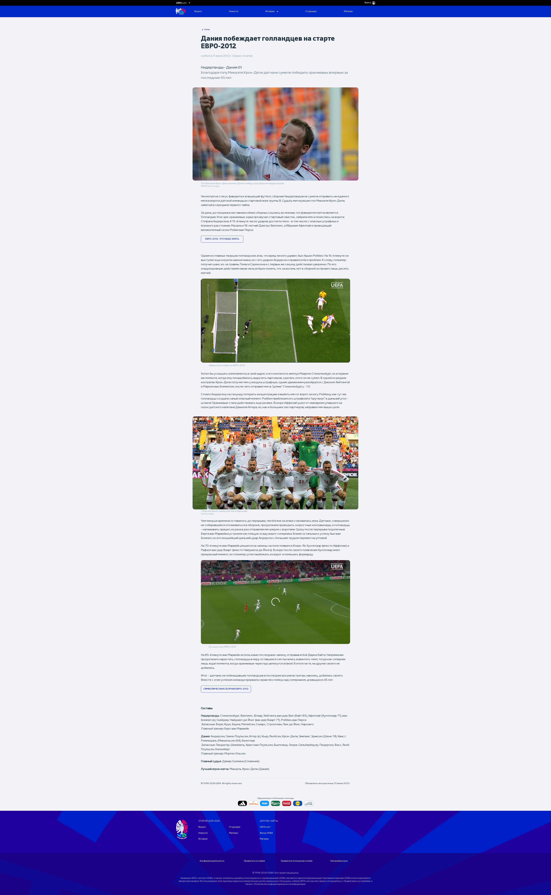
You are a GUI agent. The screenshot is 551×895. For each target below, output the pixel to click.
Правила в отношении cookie (297, 861)
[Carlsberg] (275, 803)
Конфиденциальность (212, 861)
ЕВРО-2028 (181, 11)
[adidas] (242, 803)
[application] (275, 321)
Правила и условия (254, 861)
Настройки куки (339, 861)
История (202, 839)
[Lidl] (297, 803)
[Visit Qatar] (308, 803)
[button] (272, 11)
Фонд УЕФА (266, 833)
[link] (198, 11)
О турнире (234, 827)
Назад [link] (207, 29)
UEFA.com (265, 827)
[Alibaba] (253, 803)
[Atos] (264, 803)
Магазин (233, 833)
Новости (203, 833)
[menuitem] (208, 11)
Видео (202, 827)
